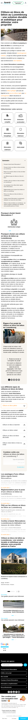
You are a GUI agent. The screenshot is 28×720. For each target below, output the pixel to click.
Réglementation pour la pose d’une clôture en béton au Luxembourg (14, 190)
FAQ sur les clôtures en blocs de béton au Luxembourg (13, 194)
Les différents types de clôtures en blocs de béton (13, 177)
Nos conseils (4, 676)
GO (25, 664)
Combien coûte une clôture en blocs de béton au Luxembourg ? (14, 181)
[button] (18, 591)
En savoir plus (20, 467)
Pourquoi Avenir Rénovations (9, 669)
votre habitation (17, 60)
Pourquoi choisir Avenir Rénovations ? (12, 164)
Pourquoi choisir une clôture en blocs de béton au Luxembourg (14, 168)
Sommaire (5, 160)
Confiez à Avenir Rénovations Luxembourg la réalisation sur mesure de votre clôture (14, 199)
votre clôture (21, 240)
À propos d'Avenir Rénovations (9, 680)
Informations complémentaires (9, 683)
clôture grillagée (11, 90)
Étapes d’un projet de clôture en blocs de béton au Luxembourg (14, 172)
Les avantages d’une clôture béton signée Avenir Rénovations (13, 185)
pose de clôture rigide (15, 93)
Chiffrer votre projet (6, 673)
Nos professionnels (6, 687)
